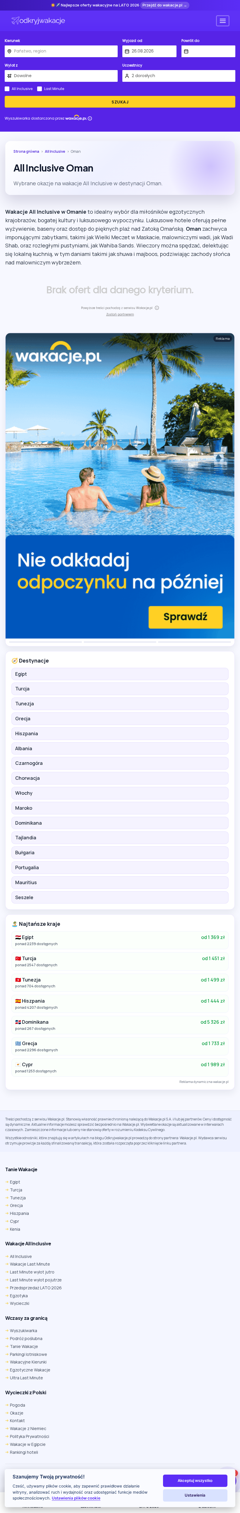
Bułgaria (25, 852)
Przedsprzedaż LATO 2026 (36, 1287)
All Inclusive (22, 88)
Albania (23, 748)
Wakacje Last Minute (30, 1264)
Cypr (14, 1221)
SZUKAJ (120, 102)
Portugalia (27, 867)
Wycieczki (19, 1303)
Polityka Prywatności (29, 1436)
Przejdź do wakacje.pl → (165, 5)
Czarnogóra (29, 763)
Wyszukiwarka (23, 1330)
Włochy (23, 793)
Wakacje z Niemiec (28, 1428)
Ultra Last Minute (26, 1377)
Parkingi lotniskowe (28, 1354)
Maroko (23, 808)
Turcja (22, 688)
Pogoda (17, 1405)
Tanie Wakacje (24, 1346)
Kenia (15, 1229)
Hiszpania (26, 733)
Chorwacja (27, 778)
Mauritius (26, 882)
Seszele (24, 897)
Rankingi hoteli (24, 1452)
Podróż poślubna (26, 1338)
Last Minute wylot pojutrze (36, 1280)
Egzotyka (19, 1295)
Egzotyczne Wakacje (30, 1370)
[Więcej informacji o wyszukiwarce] (90, 118)
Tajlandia (25, 837)
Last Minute (54, 88)
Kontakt (17, 1420)
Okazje (16, 1413)
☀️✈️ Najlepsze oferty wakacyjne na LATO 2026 (95, 5)
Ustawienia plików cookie (76, 1498)
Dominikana (28, 823)
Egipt (21, 674)
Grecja (22, 718)
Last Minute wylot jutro (32, 1272)
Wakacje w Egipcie (28, 1444)
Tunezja (24, 703)
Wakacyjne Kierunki (28, 1362)
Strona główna (26, 151)
